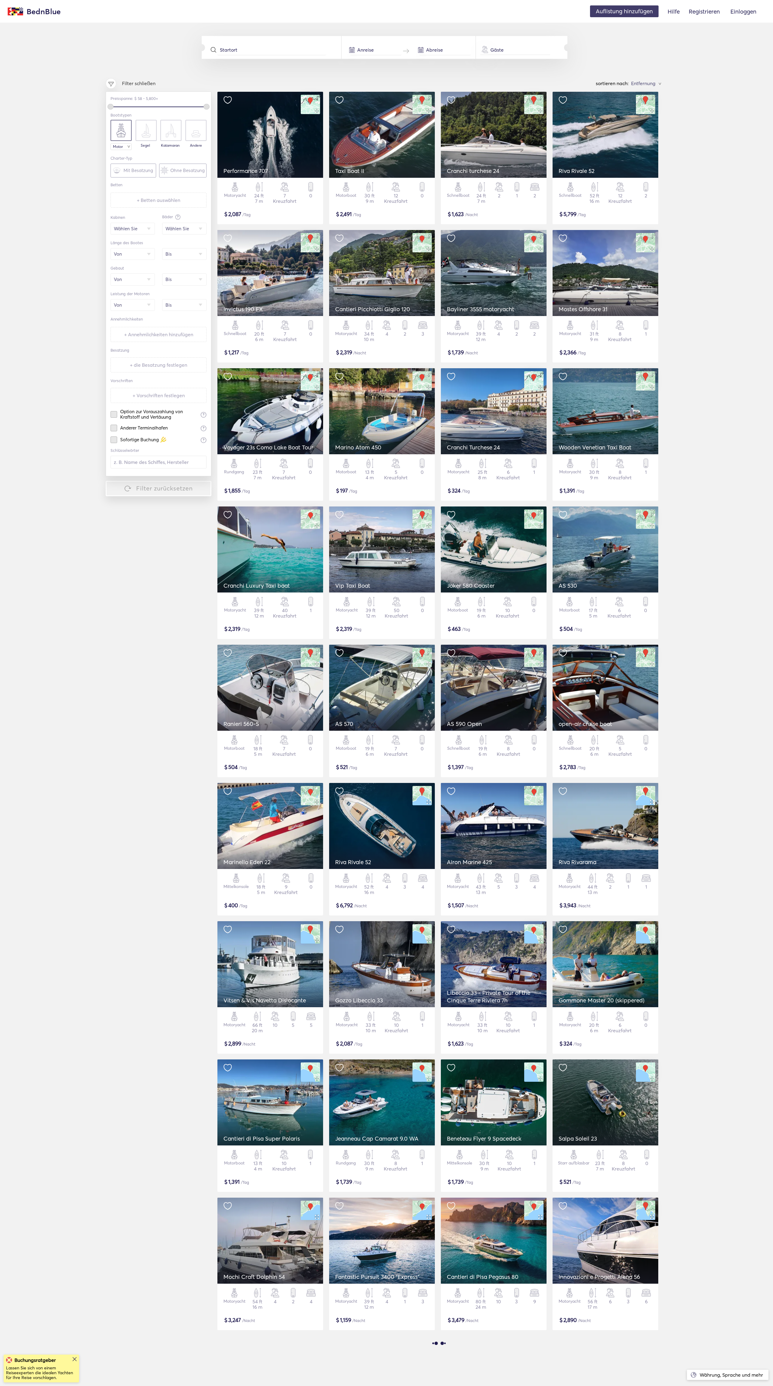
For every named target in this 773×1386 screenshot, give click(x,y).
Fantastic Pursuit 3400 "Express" (377, 1276)
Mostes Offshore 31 (583, 309)
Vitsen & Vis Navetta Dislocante (264, 1000)
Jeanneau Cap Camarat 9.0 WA (377, 1138)
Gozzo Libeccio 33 (359, 1000)
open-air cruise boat (585, 723)
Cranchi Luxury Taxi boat (256, 585)
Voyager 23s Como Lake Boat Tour (268, 447)
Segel (145, 145)
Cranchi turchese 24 (473, 170)
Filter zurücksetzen (164, 488)
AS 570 (344, 723)
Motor (118, 146)
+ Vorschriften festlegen (159, 395)
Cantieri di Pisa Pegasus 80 (482, 1276)
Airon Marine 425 (469, 862)
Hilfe (674, 11)
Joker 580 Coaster (471, 585)
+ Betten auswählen (158, 200)
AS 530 (568, 585)
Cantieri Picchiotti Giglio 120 (372, 309)
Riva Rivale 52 (577, 170)
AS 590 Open (464, 723)
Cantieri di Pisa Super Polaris (261, 1138)
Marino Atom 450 (358, 447)
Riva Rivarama (577, 862)
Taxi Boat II (349, 170)
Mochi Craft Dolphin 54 (254, 1276)
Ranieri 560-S (241, 723)
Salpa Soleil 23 (578, 1138)
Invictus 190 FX (243, 309)
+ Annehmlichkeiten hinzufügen (158, 334)
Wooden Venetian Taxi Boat (595, 447)
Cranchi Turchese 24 (473, 447)
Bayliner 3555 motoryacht (480, 309)
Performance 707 (245, 170)
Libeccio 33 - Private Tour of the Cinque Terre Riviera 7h (488, 996)
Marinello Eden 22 (247, 862)
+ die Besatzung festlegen (158, 365)
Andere (196, 145)
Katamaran (170, 145)
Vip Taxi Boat (352, 585)
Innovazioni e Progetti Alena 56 (599, 1276)
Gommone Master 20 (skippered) (601, 1000)
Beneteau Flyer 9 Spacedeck (484, 1138)
